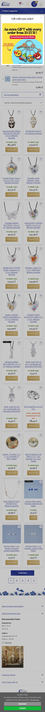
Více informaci (34, 700)
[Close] (41, 17)
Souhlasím (22, 708)
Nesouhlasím (22, 704)
